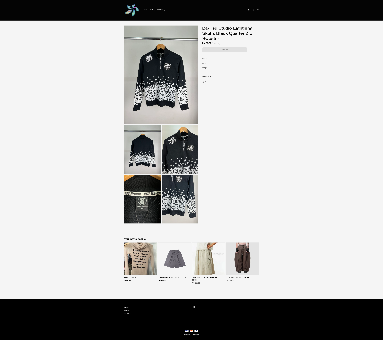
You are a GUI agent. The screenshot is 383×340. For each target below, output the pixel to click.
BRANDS (160, 10)
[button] (249, 10)
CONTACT (127, 313)
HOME (145, 10)
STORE (126, 308)
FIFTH (151, 10)
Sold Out (225, 50)
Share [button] (207, 82)
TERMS (126, 311)
